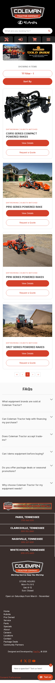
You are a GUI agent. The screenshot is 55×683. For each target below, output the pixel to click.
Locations (8, 635)
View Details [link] (27, 143)
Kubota (7, 614)
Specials (8, 626)
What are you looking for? (18, 31)
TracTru (36, 651)
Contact (7, 638)
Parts (6, 623)
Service (7, 620)
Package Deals (11, 641)
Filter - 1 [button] (29, 73)
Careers (7, 632)
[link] (6, 39)
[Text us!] (45, 677)
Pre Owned (9, 617)
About (7, 629)
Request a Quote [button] (27, 152)
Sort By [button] (27, 81)
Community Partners (14, 644)
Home (6, 611)
